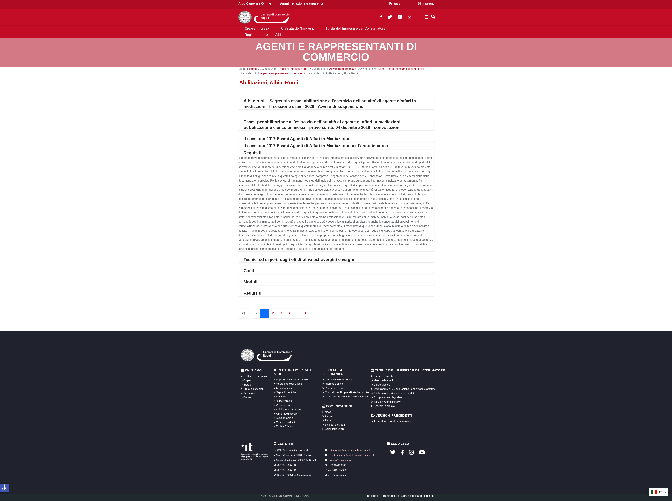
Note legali (371, 495)
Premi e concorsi (253, 388)
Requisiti (252, 152)
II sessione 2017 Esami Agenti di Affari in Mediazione (296, 138)
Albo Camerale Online (254, 3)
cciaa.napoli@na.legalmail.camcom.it (349, 450)
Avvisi (328, 416)
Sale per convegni (335, 424)
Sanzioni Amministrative (387, 401)
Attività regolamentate (342, 68)
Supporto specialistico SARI (292, 379)
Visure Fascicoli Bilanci (289, 383)
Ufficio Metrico (382, 384)
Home (253, 68)
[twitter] (390, 17)
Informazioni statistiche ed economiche (346, 396)
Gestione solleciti (285, 422)
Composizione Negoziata (388, 397)
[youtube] (399, 17)
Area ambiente (284, 388)
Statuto (247, 384)
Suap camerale (284, 417)
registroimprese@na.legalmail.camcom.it (351, 455)
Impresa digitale (334, 383)
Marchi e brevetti (383, 380)
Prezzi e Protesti (383, 376)
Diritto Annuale (284, 400)
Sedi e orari (249, 393)
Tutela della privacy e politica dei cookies (408, 495)
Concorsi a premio (384, 405)
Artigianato (282, 396)
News (328, 411)
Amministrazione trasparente (301, 3)
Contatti (247, 397)
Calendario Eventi (335, 428)
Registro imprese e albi (293, 68)
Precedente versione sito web (392, 421)
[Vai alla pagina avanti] (306, 313)
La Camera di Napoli (255, 376)
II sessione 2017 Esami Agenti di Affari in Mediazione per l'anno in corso (316, 145)
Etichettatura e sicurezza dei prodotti (394, 393)
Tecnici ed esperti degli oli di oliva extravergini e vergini (300, 259)
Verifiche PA (283, 405)
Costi (249, 270)
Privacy (394, 3)
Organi (247, 380)
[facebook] (381, 17)
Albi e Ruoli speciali (287, 413)
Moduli (250, 282)
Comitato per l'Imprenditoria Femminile (346, 392)
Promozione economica (338, 379)
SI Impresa (426, 3)
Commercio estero (335, 388)
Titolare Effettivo (285, 426)
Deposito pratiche (286, 392)
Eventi (328, 420)
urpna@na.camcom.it (341, 459)
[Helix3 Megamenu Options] (426, 17)
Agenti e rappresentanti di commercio (401, 68)
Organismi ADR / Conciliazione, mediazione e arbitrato (404, 388)
